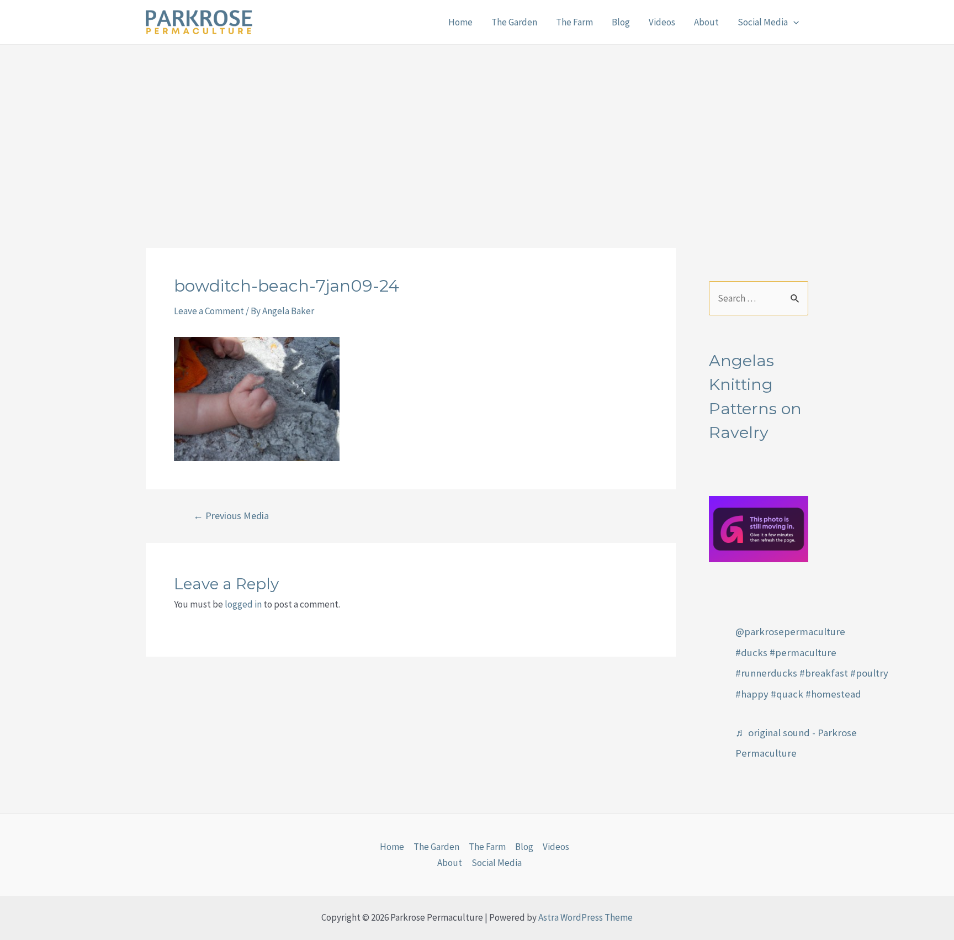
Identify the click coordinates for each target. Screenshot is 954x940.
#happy (751, 694)
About (706, 22)
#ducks (751, 652)
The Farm (574, 22)
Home (460, 22)
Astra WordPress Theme (585, 917)
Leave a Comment (209, 311)
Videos (662, 22)
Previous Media (231, 516)
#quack (787, 694)
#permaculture (803, 652)
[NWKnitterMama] (758, 528)
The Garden (514, 22)
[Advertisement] (477, 127)
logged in (243, 604)
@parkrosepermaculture (790, 631)
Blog (621, 22)
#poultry (869, 673)
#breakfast (823, 673)
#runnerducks (766, 673)
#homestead (833, 694)
